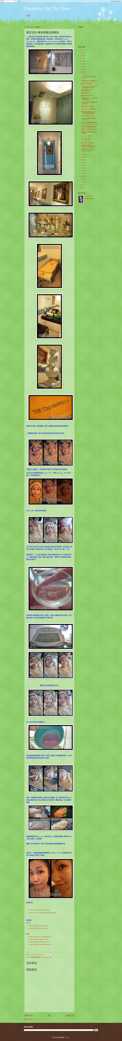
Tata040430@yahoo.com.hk (38, 928)
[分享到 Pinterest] (54, 955)
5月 (82, 171)
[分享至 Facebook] (53, 955)
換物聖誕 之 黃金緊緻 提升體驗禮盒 (89, 132)
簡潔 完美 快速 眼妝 (86, 83)
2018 (81, 55)
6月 (82, 168)
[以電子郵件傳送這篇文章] (47, 955)
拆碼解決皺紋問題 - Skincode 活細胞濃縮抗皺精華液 (89, 112)
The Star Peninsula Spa (46, 957)
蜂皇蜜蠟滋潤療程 (35, 957)
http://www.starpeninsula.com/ (40, 910)
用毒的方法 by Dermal (87, 95)
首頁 (28, 16)
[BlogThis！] (49, 955)
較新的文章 (28, 1015)
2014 (81, 66)
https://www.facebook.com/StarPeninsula (42, 912)
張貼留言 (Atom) (32, 1019)
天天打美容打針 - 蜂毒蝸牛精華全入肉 (89, 103)
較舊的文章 (70, 1015)
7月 (82, 165)
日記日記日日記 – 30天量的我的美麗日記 (89, 98)
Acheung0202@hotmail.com (38, 925)
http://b (31, 942)
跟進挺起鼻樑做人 (86, 90)
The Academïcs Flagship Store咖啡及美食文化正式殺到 (89, 86)
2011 (81, 185)
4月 (82, 173)
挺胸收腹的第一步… (86, 93)
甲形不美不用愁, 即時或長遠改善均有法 (89, 119)
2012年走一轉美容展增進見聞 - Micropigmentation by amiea (89, 123)
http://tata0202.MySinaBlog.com (40, 944)
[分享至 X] (51, 955)
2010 (81, 188)
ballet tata (89, 196)
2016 (81, 61)
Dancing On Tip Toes (47, 8)
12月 (82, 74)
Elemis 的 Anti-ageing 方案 (88, 116)
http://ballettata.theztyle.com (38, 939)
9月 (82, 160)
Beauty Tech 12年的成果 (87, 143)
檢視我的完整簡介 (89, 198)
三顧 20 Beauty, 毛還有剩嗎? (88, 109)
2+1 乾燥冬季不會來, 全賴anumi (88, 77)
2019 (81, 53)
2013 (81, 69)
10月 (82, 157)
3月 (82, 176)
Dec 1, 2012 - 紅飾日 (86, 136)
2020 (81, 50)
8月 (82, 162)
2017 (81, 58)
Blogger (67, 1037)
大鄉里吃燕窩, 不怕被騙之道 (89, 81)
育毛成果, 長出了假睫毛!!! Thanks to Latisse (88, 150)
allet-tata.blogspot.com (41, 942)
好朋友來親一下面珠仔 (87, 106)
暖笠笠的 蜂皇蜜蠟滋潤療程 (88, 126)
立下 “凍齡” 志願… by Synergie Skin (87, 139)
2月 (82, 179)
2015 (81, 64)
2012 (81, 72)
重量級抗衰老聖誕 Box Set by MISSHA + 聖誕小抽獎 (89, 146)
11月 (82, 154)
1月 (82, 181)
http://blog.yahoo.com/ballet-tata (40, 936)
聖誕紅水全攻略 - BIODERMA (89, 129)
